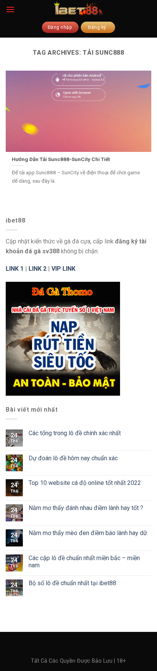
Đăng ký (97, 27)
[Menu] (10, 9)
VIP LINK (63, 268)
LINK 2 (37, 268)
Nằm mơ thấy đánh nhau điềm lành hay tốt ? (86, 508)
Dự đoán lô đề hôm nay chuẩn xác (73, 458)
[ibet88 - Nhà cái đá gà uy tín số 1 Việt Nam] (78, 8)
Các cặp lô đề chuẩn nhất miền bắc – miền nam (84, 561)
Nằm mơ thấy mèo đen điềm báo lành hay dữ (88, 533)
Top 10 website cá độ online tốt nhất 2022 (85, 482)
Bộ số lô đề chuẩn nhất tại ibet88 (72, 583)
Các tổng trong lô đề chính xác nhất (75, 433)
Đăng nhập (60, 27)
